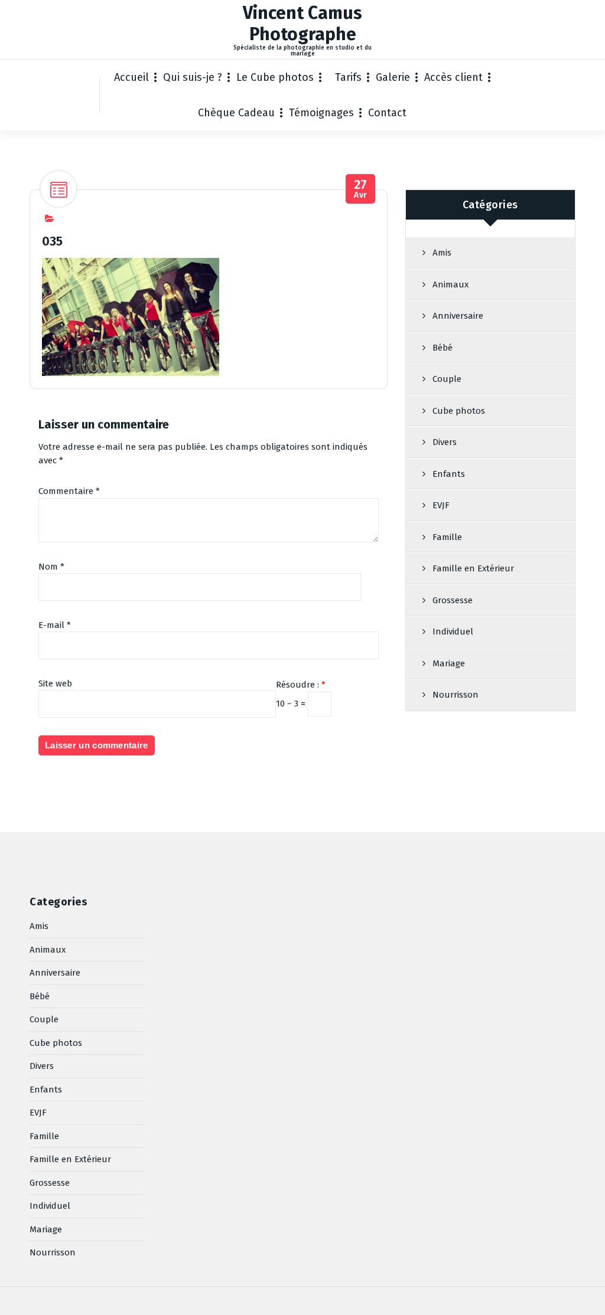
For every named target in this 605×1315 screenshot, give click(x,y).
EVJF (441, 505)
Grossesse (452, 600)
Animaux (450, 284)
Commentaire (69, 491)
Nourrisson (455, 694)
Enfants (448, 474)
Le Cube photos (275, 77)
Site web (55, 683)
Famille (447, 537)
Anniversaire (457, 315)
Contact (387, 112)
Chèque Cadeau (236, 112)
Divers (444, 442)
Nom (51, 566)
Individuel (452, 631)
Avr (360, 189)
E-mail (54, 625)
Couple (446, 379)
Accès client (453, 77)
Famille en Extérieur (473, 568)
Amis (441, 252)
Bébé (442, 347)
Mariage (448, 663)
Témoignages (321, 112)
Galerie (393, 77)
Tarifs (348, 77)
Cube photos (458, 410)
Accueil (131, 77)
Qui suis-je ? (192, 77)
